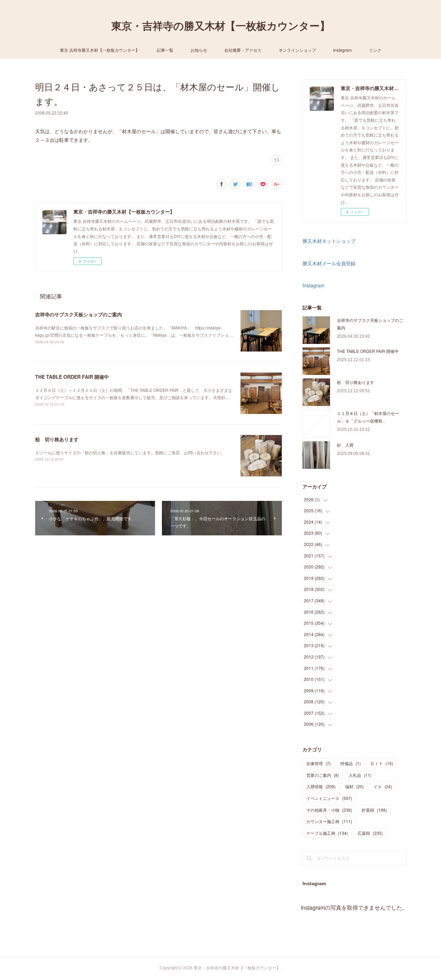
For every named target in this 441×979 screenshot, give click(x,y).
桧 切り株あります (57, 439)
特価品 (350, 763)
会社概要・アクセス (242, 50)
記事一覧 (165, 50)
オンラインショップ (297, 50)
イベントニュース (329, 798)
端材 (354, 786)
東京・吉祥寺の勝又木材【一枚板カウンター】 (220, 26)
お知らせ (199, 50)
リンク (375, 50)
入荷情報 (321, 786)
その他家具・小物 (329, 810)
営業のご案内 (322, 775)
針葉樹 (374, 810)
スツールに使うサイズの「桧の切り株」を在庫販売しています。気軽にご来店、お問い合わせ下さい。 (130, 452)
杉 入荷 (345, 445)
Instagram (342, 50)
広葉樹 (370, 833)
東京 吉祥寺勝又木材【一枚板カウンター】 (100, 50)
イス (382, 786)
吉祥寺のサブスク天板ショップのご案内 (78, 314)
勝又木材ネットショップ (329, 240)
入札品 (360, 775)
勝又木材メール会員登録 (329, 263)
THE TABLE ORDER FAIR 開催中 (72, 376)
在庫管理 (318, 763)
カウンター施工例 (329, 821)
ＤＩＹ (381, 763)
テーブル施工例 (327, 833)
